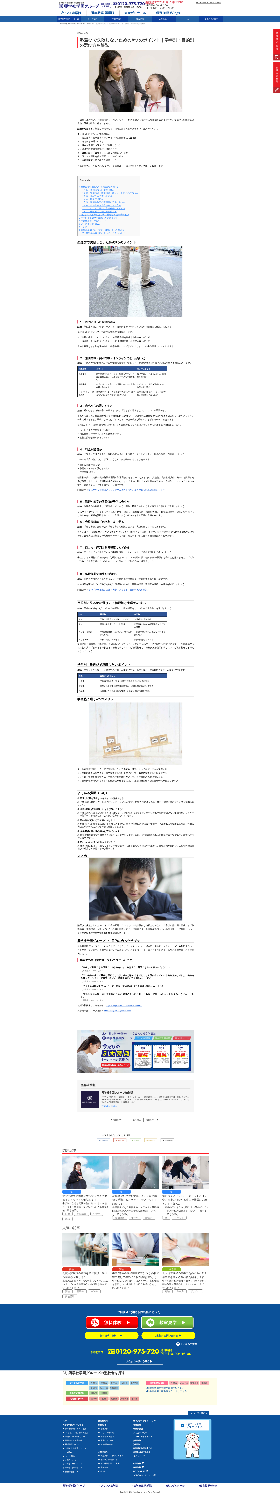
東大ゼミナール (107, 1440)
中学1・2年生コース (73, 1464)
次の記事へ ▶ (152, 1119)
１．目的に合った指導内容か (98, 189)
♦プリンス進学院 (108, 1485)
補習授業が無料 (71, 1444)
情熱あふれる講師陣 (73, 1440)
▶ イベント (120, 1140)
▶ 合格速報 (150, 1140)
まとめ (83, 226)
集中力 (180, 1291)
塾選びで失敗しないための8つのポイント (100, 186)
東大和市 (135, 1382)
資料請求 (137, 1444)
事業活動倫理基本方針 (142, 1448)
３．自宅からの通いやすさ (97, 195)
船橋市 (114, 1398)
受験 (71, 1269)
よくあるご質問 (211, 18)
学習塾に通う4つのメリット (93, 220)
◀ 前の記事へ (116, 1119)
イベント (187, 18)
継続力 (148, 1217)
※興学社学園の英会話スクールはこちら (166, 1391)
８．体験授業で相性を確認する (99, 211)
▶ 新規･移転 (167, 1140)
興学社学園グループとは (75, 1428)
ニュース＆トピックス (142, 1436)
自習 (67, 1213)
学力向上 (195, 1291)
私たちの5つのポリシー (75, 1436)
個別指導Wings (106, 1444)
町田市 (94, 1387)
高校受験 (70, 1296)
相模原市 (114, 1387)
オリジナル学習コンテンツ (144, 1420)
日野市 (124, 1382)
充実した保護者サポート (75, 1448)
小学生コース (71, 1460)
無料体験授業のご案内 (110, 1463)
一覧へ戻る (136, 1119)
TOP (65, 1420)
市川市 (135, 1398)
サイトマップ (139, 1456)
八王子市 (104, 1387)
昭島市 (94, 1392)
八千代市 (124, 1398)
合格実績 (137, 1424)
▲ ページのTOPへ (198, 1413)
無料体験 (137, 1440)
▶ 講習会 (135, 1140)
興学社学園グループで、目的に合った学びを (102, 230)
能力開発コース (71, 1471)
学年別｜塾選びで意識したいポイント (98, 217)
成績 (67, 1219)
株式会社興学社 (110, 1106)
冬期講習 (81, 1213)
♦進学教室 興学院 (142, 1485)
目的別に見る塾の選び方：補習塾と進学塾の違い (104, 214)
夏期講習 (119, 1217)
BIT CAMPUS (208, 2)
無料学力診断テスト (109, 1459)
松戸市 (94, 1398)
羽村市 (104, 1392)
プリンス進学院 (107, 1432)
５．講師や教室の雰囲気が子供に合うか (103, 202)
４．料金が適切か (92, 199)
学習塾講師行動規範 (141, 1452)
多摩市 (94, 1382)
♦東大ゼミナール (175, 1485)
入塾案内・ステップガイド (111, 1455)
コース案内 (70, 1456)
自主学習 (171, 1269)
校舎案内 (104, 1428)
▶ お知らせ (103, 1140)
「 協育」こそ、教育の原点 (76, 1432)
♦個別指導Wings (208, 1485)
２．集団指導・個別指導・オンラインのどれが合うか (110, 192)
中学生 (96, 1213)
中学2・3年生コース (73, 1467)
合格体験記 (138, 1428)
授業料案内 (116, 18)
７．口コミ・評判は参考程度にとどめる (103, 208)
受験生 (80, 1291)
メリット (179, 1217)
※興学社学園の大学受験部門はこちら (165, 1388)
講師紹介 (104, 1467)
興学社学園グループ (74, 1485)
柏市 (104, 1398)
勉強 (167, 1291)
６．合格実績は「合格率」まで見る (101, 205)
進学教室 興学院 (107, 1436)
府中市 (114, 1382)
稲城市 (104, 1382)
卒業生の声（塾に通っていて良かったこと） (106, 233)
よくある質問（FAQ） (91, 223)
